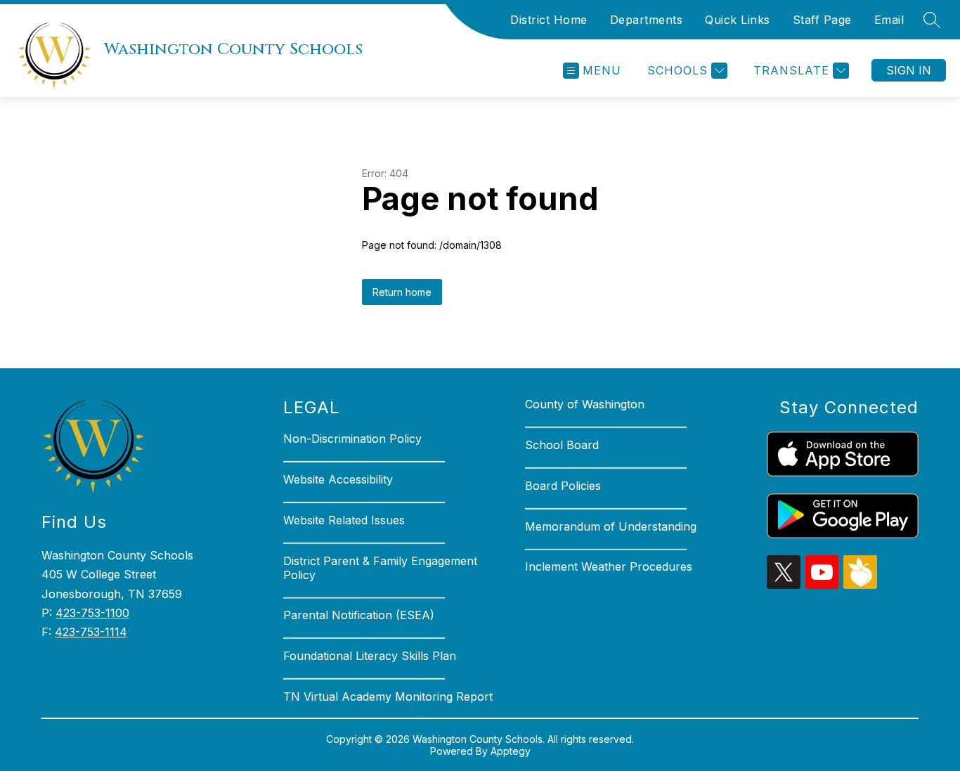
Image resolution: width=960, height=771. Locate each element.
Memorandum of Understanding (610, 526)
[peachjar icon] (860, 585)
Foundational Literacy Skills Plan (369, 656)
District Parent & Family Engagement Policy (380, 568)
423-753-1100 (92, 613)
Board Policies (563, 486)
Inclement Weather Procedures (608, 566)
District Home (549, 20)
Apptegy (511, 751)
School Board (562, 445)
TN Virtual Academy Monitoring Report (388, 696)
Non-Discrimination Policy (352, 439)
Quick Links (737, 20)
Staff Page (822, 20)
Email (889, 20)
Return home (402, 292)
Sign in (908, 70)
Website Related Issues (344, 520)
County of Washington (584, 404)
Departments (646, 20)
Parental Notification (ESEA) (358, 615)
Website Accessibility (338, 479)
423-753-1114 (91, 632)
